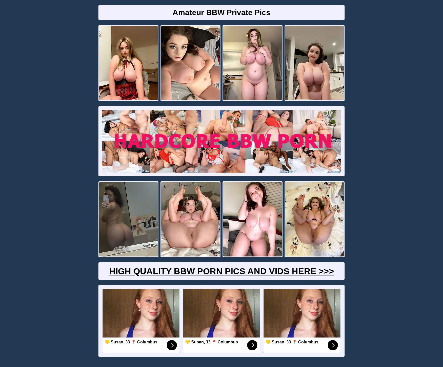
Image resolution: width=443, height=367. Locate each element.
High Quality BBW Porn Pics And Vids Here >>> (221, 271)
